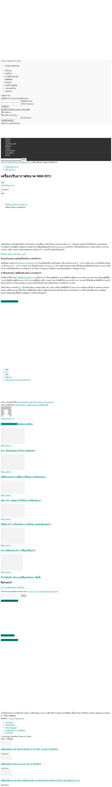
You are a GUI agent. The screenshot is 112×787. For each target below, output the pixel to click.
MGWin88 (9, 733)
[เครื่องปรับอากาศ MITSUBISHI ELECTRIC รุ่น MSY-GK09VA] (6, 745)
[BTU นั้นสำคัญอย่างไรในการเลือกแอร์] (13, 443)
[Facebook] (4, 197)
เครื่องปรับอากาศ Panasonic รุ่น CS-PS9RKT (21, 764)
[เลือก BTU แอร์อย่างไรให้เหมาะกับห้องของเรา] (13, 493)
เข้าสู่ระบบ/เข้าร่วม (12, 66)
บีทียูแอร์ (8, 377)
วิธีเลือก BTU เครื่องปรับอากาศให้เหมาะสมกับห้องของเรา (26, 524)
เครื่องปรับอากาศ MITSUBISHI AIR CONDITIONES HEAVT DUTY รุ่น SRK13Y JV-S (40, 780)
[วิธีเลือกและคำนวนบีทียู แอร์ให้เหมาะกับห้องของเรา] (13, 469)
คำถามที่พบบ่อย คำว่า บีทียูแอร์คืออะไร (18, 550)
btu (6, 372)
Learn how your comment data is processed (43, 591)
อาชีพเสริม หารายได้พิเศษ (15, 730)
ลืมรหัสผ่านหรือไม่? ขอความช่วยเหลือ (15, 109)
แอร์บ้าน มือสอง (11, 85)
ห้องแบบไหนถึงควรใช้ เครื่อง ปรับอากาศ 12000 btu (35, 402)
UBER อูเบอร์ (10, 725)
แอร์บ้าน (8, 73)
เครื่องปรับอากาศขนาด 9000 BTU (18, 380)
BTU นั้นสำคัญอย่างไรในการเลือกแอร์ (18, 450)
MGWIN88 (9, 722)
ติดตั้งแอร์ (9, 79)
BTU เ (20, 287)
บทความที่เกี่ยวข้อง (9, 424)
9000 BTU (52, 266)
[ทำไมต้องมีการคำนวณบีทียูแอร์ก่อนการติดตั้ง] (12, 570)
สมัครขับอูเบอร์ (11, 728)
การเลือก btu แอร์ (11, 76)
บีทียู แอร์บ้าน (26, 162)
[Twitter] (12, 197)
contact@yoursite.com (16, 718)
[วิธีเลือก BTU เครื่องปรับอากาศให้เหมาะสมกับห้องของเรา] (13, 517)
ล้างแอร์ (8, 82)
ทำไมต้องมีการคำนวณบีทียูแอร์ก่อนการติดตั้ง (21, 577)
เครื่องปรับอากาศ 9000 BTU (25, 263)
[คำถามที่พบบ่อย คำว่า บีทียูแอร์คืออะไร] (13, 543)
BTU (70, 244)
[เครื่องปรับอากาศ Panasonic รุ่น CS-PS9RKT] (6, 759)
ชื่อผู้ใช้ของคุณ (26, 101)
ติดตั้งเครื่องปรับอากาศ (27, 277)
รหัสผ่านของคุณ (27, 104)
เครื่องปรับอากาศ (14, 162)
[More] (36, 197)
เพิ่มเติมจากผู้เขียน (25, 424)
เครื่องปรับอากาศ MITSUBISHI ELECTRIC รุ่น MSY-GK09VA (29, 749)
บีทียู (7, 374)
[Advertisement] (26, 131)
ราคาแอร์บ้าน (10, 88)
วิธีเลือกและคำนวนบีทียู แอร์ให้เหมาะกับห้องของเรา (23, 477)
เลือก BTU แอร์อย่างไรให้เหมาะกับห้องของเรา (21, 500)
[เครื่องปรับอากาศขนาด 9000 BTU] (13, 254)
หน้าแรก (8, 70)
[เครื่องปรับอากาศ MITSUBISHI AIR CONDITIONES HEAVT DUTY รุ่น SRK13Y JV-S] (6, 776)
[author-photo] (6, 416)
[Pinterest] (20, 197)
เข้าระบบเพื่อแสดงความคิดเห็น (12, 587)
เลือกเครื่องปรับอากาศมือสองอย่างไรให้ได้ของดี (30, 405)
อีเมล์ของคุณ (26, 118)
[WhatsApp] (28, 197)
